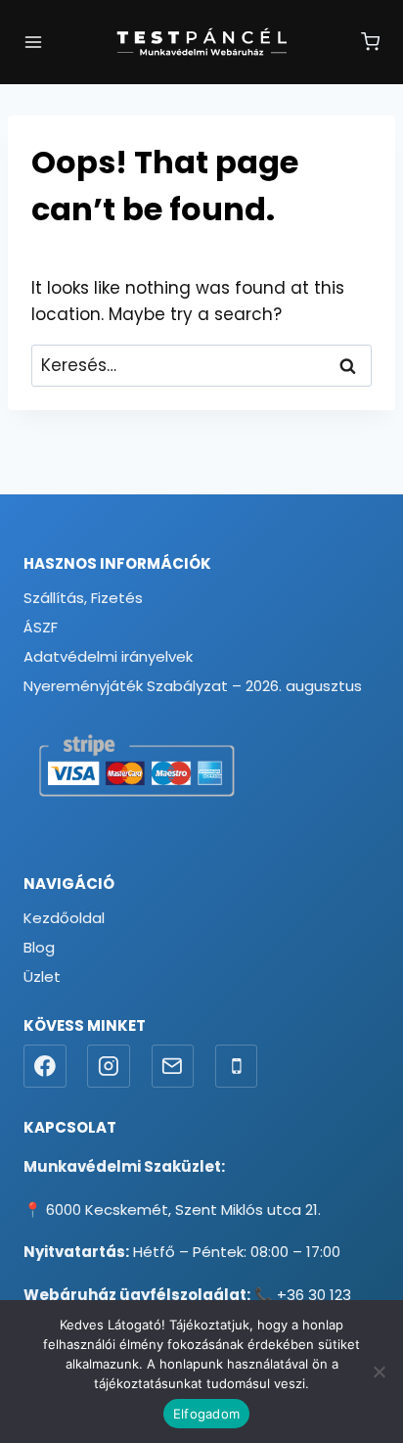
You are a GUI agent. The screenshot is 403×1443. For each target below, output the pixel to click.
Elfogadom (206, 1413)
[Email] (173, 1066)
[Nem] (378, 1371)
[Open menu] (33, 42)
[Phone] (236, 1066)
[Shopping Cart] (370, 41)
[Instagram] (108, 1066)
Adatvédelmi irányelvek (108, 656)
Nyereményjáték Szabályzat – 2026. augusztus (192, 685)
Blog (39, 947)
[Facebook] (45, 1066)
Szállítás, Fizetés (83, 597)
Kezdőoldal (64, 918)
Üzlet (42, 976)
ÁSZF (40, 627)
